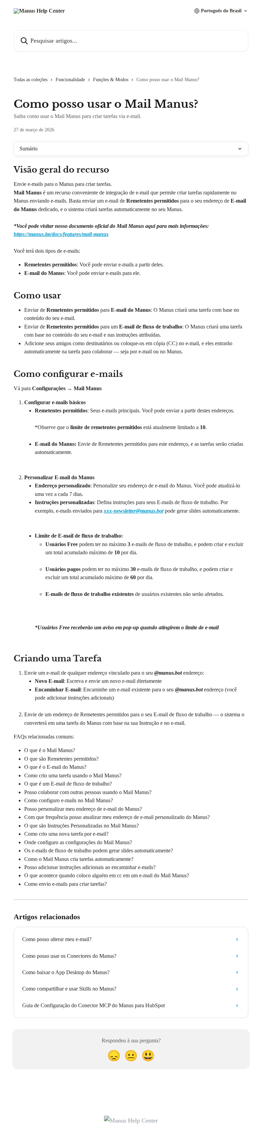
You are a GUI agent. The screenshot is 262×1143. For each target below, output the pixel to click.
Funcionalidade (70, 79)
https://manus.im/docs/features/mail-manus (61, 234)
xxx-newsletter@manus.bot (133, 511)
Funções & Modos (110, 79)
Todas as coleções (30, 79)
